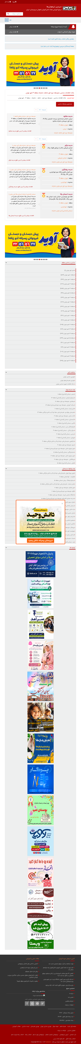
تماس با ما (70, 997)
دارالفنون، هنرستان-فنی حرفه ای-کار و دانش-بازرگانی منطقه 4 (58, 441)
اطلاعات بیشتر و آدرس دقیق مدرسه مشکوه (20, 131)
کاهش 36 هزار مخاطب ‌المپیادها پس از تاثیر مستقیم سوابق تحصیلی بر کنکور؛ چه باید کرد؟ (57, 975)
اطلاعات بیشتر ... (12, 27)
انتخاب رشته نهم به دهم (17, 1035)
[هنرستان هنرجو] (40, 70)
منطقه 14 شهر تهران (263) (67, 333)
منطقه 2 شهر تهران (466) (67, 279)
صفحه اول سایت (71, 1026)
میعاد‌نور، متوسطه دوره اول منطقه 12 (64, 401)
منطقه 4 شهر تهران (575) (67, 288)
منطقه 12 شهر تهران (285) (67, 324)
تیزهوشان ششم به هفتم (51, 1035)
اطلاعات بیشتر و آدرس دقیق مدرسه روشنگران (21, 187)
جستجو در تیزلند (17, 14)
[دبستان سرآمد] (40, 624)
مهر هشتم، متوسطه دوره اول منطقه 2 (64, 488)
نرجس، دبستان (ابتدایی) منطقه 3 (65, 434)
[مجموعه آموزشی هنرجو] (40, 903)
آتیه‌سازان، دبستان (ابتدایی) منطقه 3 (64, 420)
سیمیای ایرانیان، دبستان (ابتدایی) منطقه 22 (62, 398)
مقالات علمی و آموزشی (32, 959)
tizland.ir (48, 1042)
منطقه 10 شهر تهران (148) (67, 315)
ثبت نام (7, 2)
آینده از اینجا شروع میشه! (59, 26)
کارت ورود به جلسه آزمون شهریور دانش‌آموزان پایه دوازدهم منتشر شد (58, 969)
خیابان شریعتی (62, 158)
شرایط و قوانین (69, 1001)
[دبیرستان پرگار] (40, 779)
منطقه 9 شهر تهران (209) (67, 311)
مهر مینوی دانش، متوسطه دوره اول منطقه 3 (62, 456)
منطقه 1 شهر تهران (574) (67, 275)
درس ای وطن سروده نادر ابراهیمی (29, 968)
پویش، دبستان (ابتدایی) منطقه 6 (65, 438)
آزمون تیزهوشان (64, 1035)
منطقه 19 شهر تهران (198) (67, 356)
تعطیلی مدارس (71, 1030)
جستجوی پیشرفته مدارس (65, 104)
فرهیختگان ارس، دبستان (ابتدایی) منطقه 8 (62, 427)
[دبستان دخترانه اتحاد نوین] (40, 872)
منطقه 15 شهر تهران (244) (67, 338)
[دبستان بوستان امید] (40, 810)
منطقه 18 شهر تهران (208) (67, 352)
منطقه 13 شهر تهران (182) (67, 329)
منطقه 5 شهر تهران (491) (67, 293)
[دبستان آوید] (40, 841)
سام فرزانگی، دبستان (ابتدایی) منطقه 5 (64, 452)
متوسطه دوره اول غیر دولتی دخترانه (62, 162)
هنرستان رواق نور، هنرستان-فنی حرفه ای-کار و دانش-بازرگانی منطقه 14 (55, 412)
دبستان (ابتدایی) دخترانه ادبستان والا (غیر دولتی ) (22, 194)
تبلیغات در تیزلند (69, 1005)
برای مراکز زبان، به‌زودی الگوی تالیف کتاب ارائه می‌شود (59, 985)
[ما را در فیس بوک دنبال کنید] (27, 1006)
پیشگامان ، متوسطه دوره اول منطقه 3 (64, 459)
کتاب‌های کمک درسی (58, 1039)
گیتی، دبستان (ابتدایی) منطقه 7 (65, 423)
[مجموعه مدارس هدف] (40, 717)
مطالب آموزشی (16, 1026)
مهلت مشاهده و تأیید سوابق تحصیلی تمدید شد (61, 964)
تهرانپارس (64, 182)
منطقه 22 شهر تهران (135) (67, 361)
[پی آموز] (40, 593)
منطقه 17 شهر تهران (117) (67, 347)
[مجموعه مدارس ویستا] (40, 934)
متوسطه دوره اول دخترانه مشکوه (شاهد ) (25, 116)
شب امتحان (73, 1035)
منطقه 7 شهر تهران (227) (67, 302)
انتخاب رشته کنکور (70, 1039)
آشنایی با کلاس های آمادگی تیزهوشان (28, 964)
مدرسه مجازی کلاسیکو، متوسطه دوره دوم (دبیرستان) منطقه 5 (57, 499)
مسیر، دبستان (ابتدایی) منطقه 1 (66, 394)
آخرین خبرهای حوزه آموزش (67, 959)
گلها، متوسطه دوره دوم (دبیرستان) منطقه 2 (63, 491)
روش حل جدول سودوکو (31, 972)
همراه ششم (63, 1026)
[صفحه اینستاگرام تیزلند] (32, 1006)
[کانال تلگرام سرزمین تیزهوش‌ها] (42, 1006)
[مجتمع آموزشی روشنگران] (40, 748)
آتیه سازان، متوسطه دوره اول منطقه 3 (64, 416)
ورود (13, 2)
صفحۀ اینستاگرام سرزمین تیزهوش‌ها (57, 46)
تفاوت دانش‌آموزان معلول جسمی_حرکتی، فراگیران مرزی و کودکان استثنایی (23, 976)
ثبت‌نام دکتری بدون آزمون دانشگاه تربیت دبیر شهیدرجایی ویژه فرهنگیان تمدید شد (58, 980)
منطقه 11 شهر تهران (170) (67, 320)
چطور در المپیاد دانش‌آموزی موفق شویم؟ (27, 981)
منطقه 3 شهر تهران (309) (67, 284)
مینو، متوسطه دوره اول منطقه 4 (65, 445)
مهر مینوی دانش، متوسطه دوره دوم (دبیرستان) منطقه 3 (59, 449)
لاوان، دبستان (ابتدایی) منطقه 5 (65, 463)
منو (6, 20)
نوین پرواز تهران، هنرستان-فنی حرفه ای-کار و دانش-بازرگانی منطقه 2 (56, 473)
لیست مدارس (25, 1026)
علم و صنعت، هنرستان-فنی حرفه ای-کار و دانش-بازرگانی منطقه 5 (57, 484)
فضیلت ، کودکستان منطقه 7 (66, 477)
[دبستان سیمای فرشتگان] (40, 686)
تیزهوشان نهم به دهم (38, 1035)
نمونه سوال (55, 1026)
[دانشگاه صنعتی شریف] (40, 564)
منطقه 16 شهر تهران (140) (67, 342)
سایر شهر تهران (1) (69, 270)
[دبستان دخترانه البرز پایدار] (40, 655)
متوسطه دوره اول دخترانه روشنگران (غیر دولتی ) (23, 170)
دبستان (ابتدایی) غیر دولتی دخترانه (62, 211)
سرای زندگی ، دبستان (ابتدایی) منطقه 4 (63, 430)
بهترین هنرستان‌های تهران (67, 380)
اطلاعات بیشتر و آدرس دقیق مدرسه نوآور (19, 160)
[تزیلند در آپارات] (37, 1006)
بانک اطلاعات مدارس (60, 98)
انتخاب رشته (28, 1035)
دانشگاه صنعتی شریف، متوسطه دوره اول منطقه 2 (61, 495)
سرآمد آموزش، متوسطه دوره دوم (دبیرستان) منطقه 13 (60, 405)
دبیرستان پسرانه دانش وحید (40, 540)
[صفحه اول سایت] (69, 8)
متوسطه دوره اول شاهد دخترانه (63, 133)
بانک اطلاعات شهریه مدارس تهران (65, 384)
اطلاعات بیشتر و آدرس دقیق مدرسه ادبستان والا (21, 216)
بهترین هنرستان (35, 1026)
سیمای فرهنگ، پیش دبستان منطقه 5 (64, 480)
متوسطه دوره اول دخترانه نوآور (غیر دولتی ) (24, 145)
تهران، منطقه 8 (63, 203)
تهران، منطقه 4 (63, 178)
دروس (65, 129)
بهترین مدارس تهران (68, 377)
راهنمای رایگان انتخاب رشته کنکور (61, 39)
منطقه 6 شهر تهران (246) (67, 297)
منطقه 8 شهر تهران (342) (67, 306)
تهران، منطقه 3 (63, 125)
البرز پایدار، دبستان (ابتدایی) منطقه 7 (64, 409)
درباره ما (71, 994)
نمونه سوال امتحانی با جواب (66, 32)
